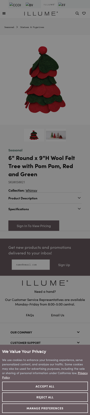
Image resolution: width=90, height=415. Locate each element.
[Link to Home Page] (41, 13)
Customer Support (25, 343)
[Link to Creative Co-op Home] (45, 283)
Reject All (45, 397)
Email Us (57, 315)
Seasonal (9, 27)
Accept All (45, 386)
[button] (4, 13)
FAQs (30, 315)
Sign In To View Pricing (34, 225)
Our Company (21, 332)
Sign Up (64, 264)
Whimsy (31, 190)
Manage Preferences (45, 408)
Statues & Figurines (32, 27)
